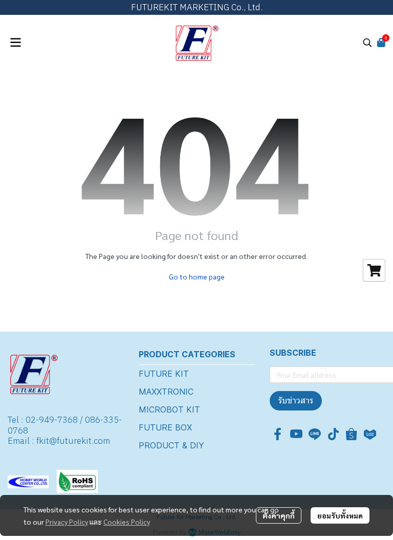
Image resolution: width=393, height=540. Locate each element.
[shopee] (351, 434)
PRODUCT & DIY (171, 445)
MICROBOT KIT (169, 409)
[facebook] (278, 434)
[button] (367, 42)
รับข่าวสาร (295, 400)
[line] (315, 434)
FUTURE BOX (165, 427)
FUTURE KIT (164, 374)
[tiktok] (333, 434)
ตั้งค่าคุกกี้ (279, 515)
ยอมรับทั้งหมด (340, 515)
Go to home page (197, 276)
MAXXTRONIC (166, 391)
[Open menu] (15, 42)
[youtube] (296, 434)
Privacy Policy (67, 521)
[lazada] (370, 434)
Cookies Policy (126, 521)
